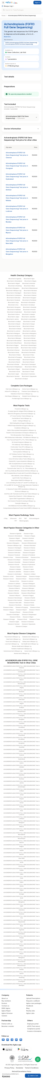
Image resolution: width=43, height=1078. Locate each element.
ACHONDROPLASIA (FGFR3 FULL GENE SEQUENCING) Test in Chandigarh (22, 980)
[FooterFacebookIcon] (12, 1039)
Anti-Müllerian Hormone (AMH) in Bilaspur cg (21, 505)
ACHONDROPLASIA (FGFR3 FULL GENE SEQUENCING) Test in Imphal (22, 948)
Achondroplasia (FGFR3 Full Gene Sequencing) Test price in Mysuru (17, 230)
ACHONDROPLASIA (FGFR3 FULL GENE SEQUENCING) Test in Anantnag (22, 976)
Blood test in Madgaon (13, 333)
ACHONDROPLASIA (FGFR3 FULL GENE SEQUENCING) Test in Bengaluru (22, 901)
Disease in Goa (35, 557)
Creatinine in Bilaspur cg (21, 428)
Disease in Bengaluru (13, 543)
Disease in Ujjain (14, 621)
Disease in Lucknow (27, 581)
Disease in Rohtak (28, 612)
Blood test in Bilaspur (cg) (13, 290)
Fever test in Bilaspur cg (13, 641)
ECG (20, 518)
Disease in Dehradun (14, 552)
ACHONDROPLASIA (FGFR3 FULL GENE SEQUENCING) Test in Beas (22, 925)
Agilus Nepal (6, 1011)
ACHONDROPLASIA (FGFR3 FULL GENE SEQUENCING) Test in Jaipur (22, 770)
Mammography (24, 521)
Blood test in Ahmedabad (14, 281)
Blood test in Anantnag (15, 286)
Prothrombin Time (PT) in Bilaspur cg (21, 447)
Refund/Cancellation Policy (21, 1071)
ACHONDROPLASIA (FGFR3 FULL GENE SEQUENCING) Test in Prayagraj (22, 714)
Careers (4, 1016)
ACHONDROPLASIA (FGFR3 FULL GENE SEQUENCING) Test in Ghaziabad (22, 734)
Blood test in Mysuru (30, 343)
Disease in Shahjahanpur (29, 614)
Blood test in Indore (14, 314)
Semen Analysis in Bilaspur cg (21, 456)
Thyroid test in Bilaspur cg (12, 637)
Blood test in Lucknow (13, 331)
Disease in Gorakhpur (14, 559)
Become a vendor (8, 1026)
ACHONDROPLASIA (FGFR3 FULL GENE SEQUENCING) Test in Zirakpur (22, 706)
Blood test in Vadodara (28, 374)
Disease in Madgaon (29, 583)
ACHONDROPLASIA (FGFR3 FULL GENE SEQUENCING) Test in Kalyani (22, 797)
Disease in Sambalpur (13, 614)
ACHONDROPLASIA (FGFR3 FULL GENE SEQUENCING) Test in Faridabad (22, 726)
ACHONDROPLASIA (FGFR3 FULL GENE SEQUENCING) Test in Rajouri (22, 678)
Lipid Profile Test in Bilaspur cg (21, 478)
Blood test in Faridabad (29, 300)
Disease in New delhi (15, 602)
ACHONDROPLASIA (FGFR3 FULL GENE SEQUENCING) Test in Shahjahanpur (22, 710)
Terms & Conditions (31, 1068)
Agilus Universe (7, 1013)
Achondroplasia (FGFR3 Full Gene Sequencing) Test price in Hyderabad (17, 176)
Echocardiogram (34, 518)
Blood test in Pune (29, 357)
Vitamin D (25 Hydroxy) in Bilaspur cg (21, 466)
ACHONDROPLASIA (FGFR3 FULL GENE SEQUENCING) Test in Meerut (22, 825)
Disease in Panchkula (15, 605)
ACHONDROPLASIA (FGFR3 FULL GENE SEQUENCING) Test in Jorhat (22, 794)
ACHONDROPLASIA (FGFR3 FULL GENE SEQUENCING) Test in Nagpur (22, 845)
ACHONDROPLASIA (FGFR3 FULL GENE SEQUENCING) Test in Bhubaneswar (22, 964)
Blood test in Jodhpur (14, 321)
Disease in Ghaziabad (22, 557)
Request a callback (33, 1001)
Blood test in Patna (28, 355)
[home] (12, 2)
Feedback (29, 1006)
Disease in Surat (22, 619)
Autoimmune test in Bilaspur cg (13, 651)
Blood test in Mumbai (30, 340)
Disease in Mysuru (14, 595)
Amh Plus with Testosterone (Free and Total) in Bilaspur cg (21, 494)
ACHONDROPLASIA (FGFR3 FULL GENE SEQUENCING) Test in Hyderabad (22, 758)
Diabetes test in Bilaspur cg (30, 637)
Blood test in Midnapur (14, 338)
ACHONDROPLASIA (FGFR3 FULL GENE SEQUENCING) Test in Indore (22, 762)
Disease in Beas (29, 540)
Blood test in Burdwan (30, 290)
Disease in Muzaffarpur (28, 593)
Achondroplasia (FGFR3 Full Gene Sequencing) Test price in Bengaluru (17, 251)
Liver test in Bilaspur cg (12, 644)
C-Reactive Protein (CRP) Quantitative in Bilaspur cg (21, 489)
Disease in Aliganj (29, 536)
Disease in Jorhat (8, 576)
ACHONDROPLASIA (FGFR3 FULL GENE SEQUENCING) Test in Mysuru (22, 841)
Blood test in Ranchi (14, 362)
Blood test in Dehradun (13, 297)
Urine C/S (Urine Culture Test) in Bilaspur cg (21, 459)
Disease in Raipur (8, 610)
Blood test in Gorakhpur (28, 305)
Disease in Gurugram (29, 559)
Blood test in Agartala (15, 278)
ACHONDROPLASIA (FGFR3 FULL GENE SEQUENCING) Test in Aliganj (22, 686)
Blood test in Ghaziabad (28, 302)
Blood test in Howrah (29, 309)
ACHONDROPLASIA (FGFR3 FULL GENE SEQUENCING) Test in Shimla (22, 885)
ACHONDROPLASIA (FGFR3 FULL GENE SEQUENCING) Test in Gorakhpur (22, 738)
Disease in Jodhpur (30, 574)
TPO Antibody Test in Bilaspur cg (21, 444)
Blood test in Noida (13, 352)
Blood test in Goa (13, 305)
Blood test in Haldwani (14, 309)
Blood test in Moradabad (14, 340)
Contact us (5, 1006)
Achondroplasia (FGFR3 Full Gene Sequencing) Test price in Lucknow (17, 208)
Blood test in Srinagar (28, 369)
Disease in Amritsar (28, 538)
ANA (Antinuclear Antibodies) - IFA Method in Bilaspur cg (21, 437)
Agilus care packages (33, 1003)
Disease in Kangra (34, 576)
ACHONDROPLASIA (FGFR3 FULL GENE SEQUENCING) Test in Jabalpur (22, 766)
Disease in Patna (8, 607)
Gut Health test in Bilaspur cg (29, 644)
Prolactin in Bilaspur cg (21, 409)
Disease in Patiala (29, 605)
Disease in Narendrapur (15, 598)
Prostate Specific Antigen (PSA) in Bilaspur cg (21, 411)
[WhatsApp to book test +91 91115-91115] (38, 1059)
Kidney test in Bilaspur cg (29, 641)
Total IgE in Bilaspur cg (21, 503)
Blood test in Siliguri (14, 369)
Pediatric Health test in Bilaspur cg (22, 648)
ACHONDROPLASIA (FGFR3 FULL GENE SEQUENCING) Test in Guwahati (22, 746)
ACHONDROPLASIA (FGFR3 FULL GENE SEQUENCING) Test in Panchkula (22, 865)
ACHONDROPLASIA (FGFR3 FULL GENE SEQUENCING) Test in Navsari (22, 853)
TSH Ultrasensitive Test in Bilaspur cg (21, 435)
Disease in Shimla (15, 617)
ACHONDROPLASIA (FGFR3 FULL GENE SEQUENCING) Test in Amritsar (22, 778)
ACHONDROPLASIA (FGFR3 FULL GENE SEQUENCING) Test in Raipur (22, 881)
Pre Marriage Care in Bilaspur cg (21, 398)
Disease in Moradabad (28, 590)
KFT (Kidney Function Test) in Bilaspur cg (22, 454)
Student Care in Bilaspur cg (30, 396)
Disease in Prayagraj (22, 607)
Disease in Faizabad (14, 555)
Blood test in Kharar (28, 326)
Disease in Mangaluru (14, 586)
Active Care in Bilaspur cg (29, 389)
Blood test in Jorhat (29, 321)
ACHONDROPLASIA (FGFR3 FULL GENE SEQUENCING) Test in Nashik (22, 849)
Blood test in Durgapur (29, 297)
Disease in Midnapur (28, 588)
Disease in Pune (35, 607)
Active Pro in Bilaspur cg (12, 391)
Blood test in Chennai (30, 293)
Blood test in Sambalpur (29, 364)
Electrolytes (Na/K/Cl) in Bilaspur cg (21, 480)
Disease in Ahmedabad (15, 536)
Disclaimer (19, 1068)
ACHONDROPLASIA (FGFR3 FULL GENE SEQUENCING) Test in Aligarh (22, 702)
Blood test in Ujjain (13, 374)
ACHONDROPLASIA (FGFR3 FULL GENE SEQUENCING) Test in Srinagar (22, 893)
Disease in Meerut (14, 588)
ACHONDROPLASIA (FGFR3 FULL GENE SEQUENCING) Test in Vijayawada (22, 921)
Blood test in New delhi (29, 350)
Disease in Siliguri (28, 617)
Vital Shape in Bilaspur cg (12, 396)
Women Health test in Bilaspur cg (21, 646)
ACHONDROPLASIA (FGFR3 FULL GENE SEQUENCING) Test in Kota (22, 809)
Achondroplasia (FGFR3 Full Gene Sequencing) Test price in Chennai (17, 155)
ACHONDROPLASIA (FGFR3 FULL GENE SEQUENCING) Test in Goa (22, 917)
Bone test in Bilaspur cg (30, 639)
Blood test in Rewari (28, 362)
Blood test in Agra (29, 278)
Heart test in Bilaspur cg (13, 639)
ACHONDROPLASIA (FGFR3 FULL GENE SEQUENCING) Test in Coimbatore (22, 670)
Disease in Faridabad (28, 555)
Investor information (34, 1031)
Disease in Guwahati (14, 562)
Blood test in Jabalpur (28, 314)
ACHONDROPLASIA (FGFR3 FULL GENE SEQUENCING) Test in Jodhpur (22, 790)
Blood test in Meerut (30, 336)
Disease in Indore (28, 567)
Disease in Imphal (15, 567)
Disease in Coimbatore (15, 550)
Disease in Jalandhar (15, 571)
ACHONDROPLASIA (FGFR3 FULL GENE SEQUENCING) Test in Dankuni (22, 694)
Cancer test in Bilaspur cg (32, 651)
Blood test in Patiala (15, 355)
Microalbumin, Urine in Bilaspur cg (22, 475)
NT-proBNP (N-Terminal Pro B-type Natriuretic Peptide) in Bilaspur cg (21, 485)
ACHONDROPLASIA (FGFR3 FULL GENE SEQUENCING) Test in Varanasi (22, 913)
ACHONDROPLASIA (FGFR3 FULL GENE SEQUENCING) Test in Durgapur (22, 718)
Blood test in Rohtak (13, 364)
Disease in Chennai (29, 548)
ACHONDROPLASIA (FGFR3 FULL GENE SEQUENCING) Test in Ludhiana (22, 817)
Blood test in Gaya (13, 302)
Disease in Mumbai (13, 593)
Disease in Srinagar (9, 619)
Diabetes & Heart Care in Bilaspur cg (21, 394)
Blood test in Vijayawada (29, 376)
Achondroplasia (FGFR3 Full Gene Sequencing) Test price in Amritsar (17, 187)
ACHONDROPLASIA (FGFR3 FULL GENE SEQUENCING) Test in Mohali (22, 829)
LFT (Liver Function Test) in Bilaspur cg (21, 416)
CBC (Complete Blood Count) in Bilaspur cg (21, 463)
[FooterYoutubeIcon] (3, 1039)
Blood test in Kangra (29, 324)
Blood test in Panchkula (28, 352)
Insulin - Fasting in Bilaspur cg (21, 421)
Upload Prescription (33, 998)
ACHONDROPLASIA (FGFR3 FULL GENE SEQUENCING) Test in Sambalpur (22, 932)
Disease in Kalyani (21, 576)
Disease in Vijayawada (28, 624)
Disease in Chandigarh (14, 548)
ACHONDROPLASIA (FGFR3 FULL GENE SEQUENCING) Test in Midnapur (22, 984)
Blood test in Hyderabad (14, 312)
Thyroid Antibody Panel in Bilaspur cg (21, 449)
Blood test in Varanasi (13, 376)
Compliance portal (33, 1029)
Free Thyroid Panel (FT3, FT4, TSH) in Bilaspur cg (21, 440)
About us (5, 998)
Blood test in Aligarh (14, 283)
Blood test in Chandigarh (14, 293)
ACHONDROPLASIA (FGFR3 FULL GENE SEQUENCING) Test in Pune (22, 877)
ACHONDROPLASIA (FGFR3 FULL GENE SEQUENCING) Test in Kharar (22, 952)
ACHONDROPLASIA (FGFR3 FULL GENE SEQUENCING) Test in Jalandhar (22, 774)
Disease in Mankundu (29, 586)
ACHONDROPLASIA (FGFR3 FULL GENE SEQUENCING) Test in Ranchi (22, 972)
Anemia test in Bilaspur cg (21, 653)
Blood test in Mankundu (14, 336)
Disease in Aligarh (14, 538)
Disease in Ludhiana (14, 583)
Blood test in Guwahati (29, 307)
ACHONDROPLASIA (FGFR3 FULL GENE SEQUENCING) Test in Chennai (22, 666)
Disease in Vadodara (28, 621)
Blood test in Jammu (13, 319)
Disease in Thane (35, 619)
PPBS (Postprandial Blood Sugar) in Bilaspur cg (21, 425)
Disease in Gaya (8, 557)
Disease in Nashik (30, 598)
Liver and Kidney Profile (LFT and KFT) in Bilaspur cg (21, 482)
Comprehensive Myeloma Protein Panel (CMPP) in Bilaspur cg (21, 508)
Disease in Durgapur (29, 552)
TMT (25, 518)
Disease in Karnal (8, 579)
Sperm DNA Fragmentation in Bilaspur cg (22, 498)
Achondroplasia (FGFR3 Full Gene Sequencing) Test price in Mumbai (17, 219)
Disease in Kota (14, 581)
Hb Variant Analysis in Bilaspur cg (21, 442)
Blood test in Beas (29, 286)
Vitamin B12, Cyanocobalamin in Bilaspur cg (21, 461)
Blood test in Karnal (14, 326)
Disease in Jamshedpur (15, 574)
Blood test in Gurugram (14, 307)
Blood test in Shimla (30, 367)
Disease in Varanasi (14, 624)
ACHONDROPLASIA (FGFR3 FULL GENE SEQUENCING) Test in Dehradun (22, 698)
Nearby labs (30, 1011)
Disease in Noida (29, 602)
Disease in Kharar (21, 579)
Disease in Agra (28, 533)
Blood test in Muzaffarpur (14, 343)
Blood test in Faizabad (13, 300)
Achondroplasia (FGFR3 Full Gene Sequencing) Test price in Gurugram (17, 165)
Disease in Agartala (15, 533)
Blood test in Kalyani (14, 324)
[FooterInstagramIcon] (7, 1039)
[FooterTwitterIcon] (20, 1039)
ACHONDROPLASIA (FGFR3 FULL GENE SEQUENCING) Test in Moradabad (22, 833)
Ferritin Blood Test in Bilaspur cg (21, 418)
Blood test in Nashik (12, 347)
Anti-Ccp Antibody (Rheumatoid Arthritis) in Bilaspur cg (21, 471)
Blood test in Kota (29, 328)
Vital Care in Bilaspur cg (13, 389)
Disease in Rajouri (21, 610)
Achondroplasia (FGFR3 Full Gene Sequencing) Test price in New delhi (17, 241)
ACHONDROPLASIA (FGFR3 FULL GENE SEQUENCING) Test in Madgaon (22, 821)
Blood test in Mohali (29, 338)
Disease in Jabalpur (15, 569)
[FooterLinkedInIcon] (16, 1039)
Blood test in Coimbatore (14, 295)
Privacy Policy (9, 1068)
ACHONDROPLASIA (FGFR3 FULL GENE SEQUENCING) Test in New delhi (22, 857)
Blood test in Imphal (30, 312)
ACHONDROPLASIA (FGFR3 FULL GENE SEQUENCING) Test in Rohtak (22, 968)
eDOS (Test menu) (33, 1026)
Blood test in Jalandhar (28, 317)
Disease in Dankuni (29, 550)
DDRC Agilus (6, 1008)
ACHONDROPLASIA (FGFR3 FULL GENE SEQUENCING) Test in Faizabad (22, 722)
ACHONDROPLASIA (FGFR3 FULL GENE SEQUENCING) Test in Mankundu (22, 674)
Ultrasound (13, 518)
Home (4, 15)
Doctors (4, 1003)
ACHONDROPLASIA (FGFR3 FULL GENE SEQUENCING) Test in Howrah (22, 754)
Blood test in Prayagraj (15, 357)
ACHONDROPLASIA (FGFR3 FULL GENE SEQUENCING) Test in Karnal (22, 801)
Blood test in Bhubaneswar (30, 288)
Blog (27, 1008)
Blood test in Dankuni (30, 295)
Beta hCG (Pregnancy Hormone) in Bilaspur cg (21, 413)
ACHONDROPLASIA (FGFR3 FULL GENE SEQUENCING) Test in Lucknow (22, 813)
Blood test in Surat (14, 371)
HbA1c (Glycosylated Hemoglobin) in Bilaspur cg (21, 430)
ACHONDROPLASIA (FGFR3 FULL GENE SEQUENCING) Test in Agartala (22, 929)
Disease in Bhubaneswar (29, 543)
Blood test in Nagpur (13, 345)
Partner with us (7, 1024)
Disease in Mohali (13, 590)
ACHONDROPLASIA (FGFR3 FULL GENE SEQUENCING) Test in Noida (22, 861)
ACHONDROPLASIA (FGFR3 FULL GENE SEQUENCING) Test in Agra (22, 940)
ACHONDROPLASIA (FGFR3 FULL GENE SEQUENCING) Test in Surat (22, 897)
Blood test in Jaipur (13, 317)
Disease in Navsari (29, 600)
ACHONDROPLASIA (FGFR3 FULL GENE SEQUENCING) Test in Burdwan (22, 690)
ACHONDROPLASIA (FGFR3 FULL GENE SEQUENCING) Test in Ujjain (22, 905)
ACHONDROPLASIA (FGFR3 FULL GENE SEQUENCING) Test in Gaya (22, 730)
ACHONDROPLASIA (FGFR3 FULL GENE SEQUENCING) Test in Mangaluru (22, 956)
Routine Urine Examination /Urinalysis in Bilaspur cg (21, 432)
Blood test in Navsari (13, 350)
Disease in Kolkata (34, 579)
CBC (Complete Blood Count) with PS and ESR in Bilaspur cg (21, 473)
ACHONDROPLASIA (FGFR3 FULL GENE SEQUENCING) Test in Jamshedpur (22, 786)
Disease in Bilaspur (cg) (14, 545)
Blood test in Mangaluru (29, 333)
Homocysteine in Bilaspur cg (21, 451)
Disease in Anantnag (16, 540)
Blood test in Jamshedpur (28, 319)
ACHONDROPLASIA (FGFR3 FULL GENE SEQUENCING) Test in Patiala (22, 869)
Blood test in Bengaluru (12, 288)
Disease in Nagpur (28, 595)
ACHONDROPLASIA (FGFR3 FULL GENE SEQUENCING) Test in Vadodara (22, 909)
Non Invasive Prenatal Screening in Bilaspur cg (21, 501)
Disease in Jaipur (29, 569)
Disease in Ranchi (34, 610)
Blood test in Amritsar (28, 283)
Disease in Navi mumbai (15, 600)
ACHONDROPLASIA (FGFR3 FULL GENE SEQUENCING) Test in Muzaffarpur (22, 837)
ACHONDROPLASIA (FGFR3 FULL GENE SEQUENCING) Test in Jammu (22, 782)
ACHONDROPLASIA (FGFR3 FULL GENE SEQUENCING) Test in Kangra (22, 936)
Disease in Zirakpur (21, 626)
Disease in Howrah (13, 564)
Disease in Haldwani (29, 562)
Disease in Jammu (29, 571)
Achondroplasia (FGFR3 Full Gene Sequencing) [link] (22, 15)
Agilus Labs (30, 1013)
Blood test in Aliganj (30, 281)
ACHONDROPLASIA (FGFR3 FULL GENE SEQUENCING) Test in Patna (22, 873)
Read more (7, 36)
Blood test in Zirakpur (21, 378)
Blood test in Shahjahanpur (14, 367)
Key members (6, 1001)
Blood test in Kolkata (15, 328)
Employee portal (32, 1024)
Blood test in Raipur (14, 359)
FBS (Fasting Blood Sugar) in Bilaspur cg (21, 423)
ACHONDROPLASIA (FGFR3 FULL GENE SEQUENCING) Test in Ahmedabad (22, 960)
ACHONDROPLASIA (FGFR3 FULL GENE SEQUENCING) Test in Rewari (22, 944)
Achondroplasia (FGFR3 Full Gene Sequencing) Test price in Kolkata (17, 198)
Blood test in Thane (28, 371)
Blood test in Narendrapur (28, 345)
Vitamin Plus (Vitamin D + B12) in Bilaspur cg (21, 496)
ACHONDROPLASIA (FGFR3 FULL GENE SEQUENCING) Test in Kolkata (22, 805)
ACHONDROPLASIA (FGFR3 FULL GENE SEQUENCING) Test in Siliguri (22, 889)
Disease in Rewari (15, 612)
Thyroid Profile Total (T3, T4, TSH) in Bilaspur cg (21, 468)
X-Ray (6, 518)
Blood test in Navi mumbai (28, 347)
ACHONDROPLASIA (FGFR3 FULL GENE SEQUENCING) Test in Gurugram (22, 742)
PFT (16, 521)
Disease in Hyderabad (28, 564)
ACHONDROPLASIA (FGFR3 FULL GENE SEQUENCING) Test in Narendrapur (22, 682)
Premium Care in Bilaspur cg (30, 391)
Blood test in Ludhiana (29, 331)
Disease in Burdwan (30, 545)
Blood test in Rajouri (28, 359)
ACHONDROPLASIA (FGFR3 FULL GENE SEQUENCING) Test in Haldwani (22, 750)
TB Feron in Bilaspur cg (21, 491)
